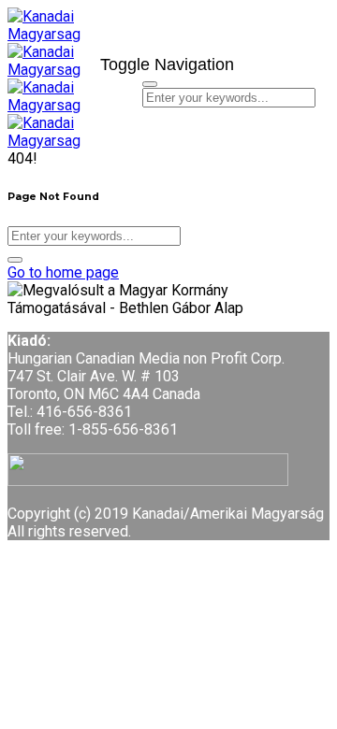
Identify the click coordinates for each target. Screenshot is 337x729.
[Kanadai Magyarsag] (46, 43)
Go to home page (63, 272)
